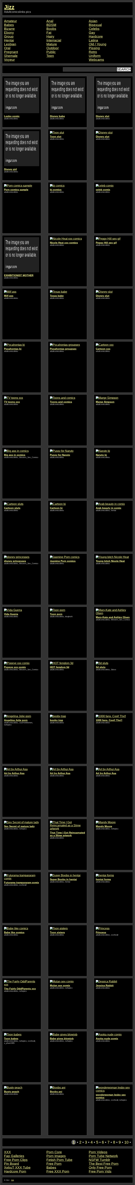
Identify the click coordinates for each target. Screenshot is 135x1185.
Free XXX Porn (57, 1171)
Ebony (9, 32)
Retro (93, 52)
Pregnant (11, 52)
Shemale (11, 56)
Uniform (95, 56)
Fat (48, 32)
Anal (49, 21)
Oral (7, 48)
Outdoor (52, 48)
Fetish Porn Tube (59, 1160)
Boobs (51, 29)
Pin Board (11, 1163)
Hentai (9, 40)
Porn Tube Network (103, 1156)
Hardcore (96, 36)
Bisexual (95, 25)
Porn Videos (98, 1152)
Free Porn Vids (100, 1171)
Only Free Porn (100, 1167)
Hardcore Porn (15, 1171)
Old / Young (97, 44)
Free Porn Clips (16, 1160)
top (12, 1180)
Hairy (50, 36)
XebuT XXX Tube (17, 1167)
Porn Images (56, 1156)
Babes (9, 25)
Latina (93, 40)
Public (51, 52)
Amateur (10, 21)
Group (9, 36)
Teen (50, 56)
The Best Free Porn (103, 1163)
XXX (7, 1152)
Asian (93, 21)
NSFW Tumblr (99, 1160)
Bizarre (9, 29)
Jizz (9, 7)
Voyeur (9, 59)
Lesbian (10, 44)
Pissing (94, 48)
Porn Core (54, 1152)
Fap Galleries (14, 1156)
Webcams (96, 59)
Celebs (94, 29)
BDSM (51, 25)
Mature (51, 44)
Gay (92, 32)
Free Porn (54, 1163)
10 (126, 1142)
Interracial (53, 40)
